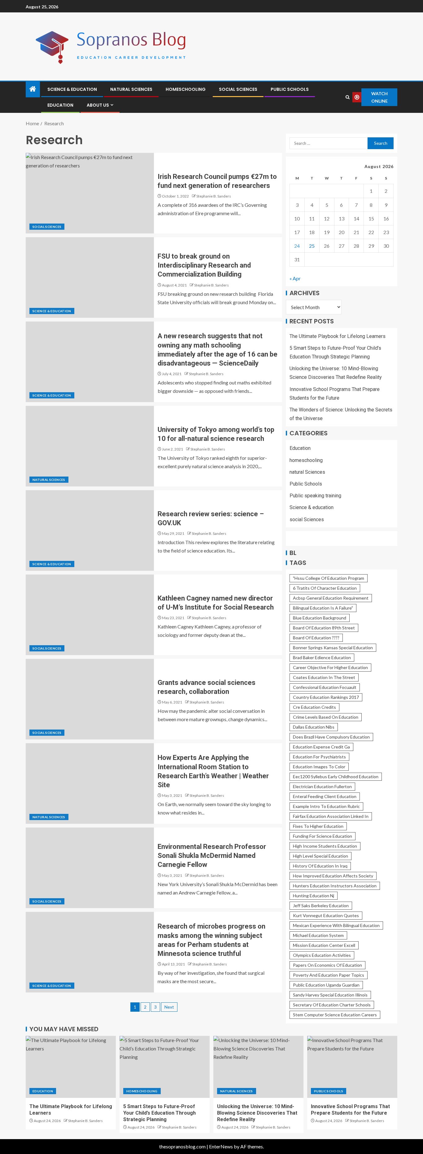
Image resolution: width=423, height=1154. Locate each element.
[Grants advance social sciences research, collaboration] (90, 699)
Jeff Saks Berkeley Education (321, 905)
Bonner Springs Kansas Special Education (333, 647)
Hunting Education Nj (313, 895)
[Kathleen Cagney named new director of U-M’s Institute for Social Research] (90, 615)
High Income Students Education (325, 846)
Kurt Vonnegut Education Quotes (326, 915)
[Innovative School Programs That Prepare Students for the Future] (352, 1067)
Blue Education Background (319, 617)
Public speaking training (315, 496)
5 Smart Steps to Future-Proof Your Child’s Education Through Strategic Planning (159, 1113)
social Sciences (238, 89)
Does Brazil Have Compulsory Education (331, 736)
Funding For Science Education (322, 836)
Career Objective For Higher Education (330, 667)
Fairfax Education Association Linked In (330, 816)
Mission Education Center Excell (324, 945)
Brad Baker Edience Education (322, 657)
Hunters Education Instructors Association (335, 885)
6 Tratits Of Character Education (325, 588)
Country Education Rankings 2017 (326, 697)
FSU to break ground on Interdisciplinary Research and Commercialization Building (204, 265)
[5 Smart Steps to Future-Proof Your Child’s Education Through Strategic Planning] (165, 1067)
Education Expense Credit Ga (321, 746)
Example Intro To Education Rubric (326, 806)
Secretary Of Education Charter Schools (332, 1004)
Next (169, 1007)
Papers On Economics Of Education (327, 965)
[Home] (32, 89)
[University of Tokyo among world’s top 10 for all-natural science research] (90, 446)
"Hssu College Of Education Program (328, 578)
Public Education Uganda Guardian (326, 985)
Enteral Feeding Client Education (324, 796)
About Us (98, 105)
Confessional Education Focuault (324, 687)
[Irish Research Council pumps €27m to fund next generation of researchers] (90, 193)
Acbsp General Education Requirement (330, 598)
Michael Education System (318, 935)
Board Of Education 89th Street (324, 627)
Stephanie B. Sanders (213, 196)
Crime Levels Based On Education (325, 717)
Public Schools (290, 89)
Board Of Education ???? (316, 637)
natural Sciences (131, 89)
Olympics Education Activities (322, 955)
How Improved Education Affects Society (333, 875)
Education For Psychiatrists (319, 756)
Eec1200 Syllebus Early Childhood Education (335, 776)
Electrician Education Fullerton (322, 786)
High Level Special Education (320, 856)
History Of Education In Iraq (320, 865)
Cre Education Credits (314, 707)
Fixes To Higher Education (318, 826)
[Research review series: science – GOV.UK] (90, 530)
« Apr (295, 278)
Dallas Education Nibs (313, 727)
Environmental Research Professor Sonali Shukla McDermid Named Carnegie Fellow (212, 856)
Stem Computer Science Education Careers (335, 1014)
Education (60, 105)
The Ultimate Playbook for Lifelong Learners (338, 336)
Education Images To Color (319, 766)
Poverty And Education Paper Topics (328, 975)
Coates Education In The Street (324, 677)
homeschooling (186, 89)
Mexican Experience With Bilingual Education (336, 925)
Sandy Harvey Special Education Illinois (330, 994)
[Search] (347, 97)
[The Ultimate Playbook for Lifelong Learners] (71, 1067)
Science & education (72, 89)
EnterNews (221, 1146)
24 (297, 246)
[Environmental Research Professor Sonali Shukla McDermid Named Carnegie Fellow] (90, 868)
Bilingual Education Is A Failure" (323, 607)
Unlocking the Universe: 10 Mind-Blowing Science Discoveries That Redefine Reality (257, 1113)
